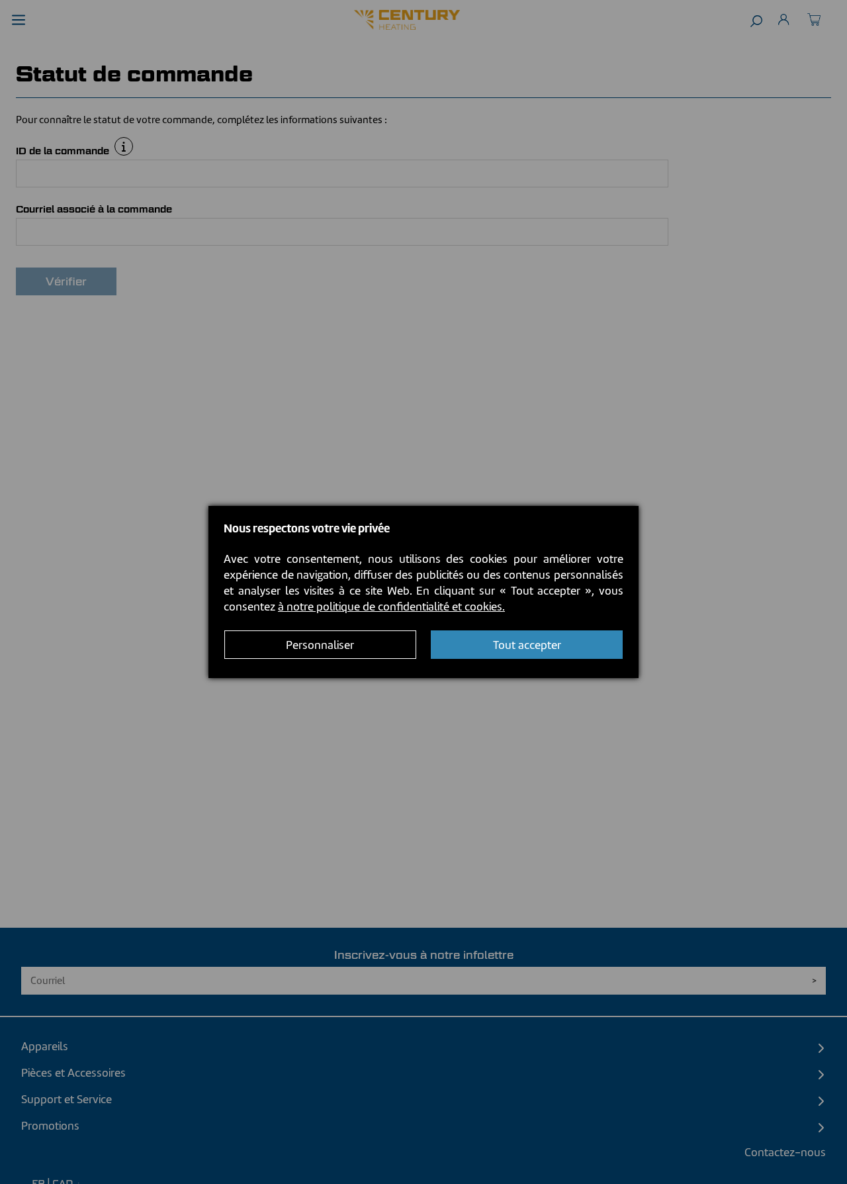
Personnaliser (320, 645)
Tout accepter (527, 645)
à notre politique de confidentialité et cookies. (391, 607)
